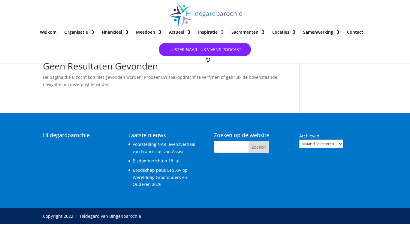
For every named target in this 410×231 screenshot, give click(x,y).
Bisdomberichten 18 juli (157, 161)
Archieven (309, 136)
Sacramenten (244, 32)
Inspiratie (208, 32)
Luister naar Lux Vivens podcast (204, 49)
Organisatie (76, 32)
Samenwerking (318, 32)
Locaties (280, 32)
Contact (355, 32)
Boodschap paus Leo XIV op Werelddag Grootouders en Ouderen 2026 (160, 177)
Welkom (48, 32)
